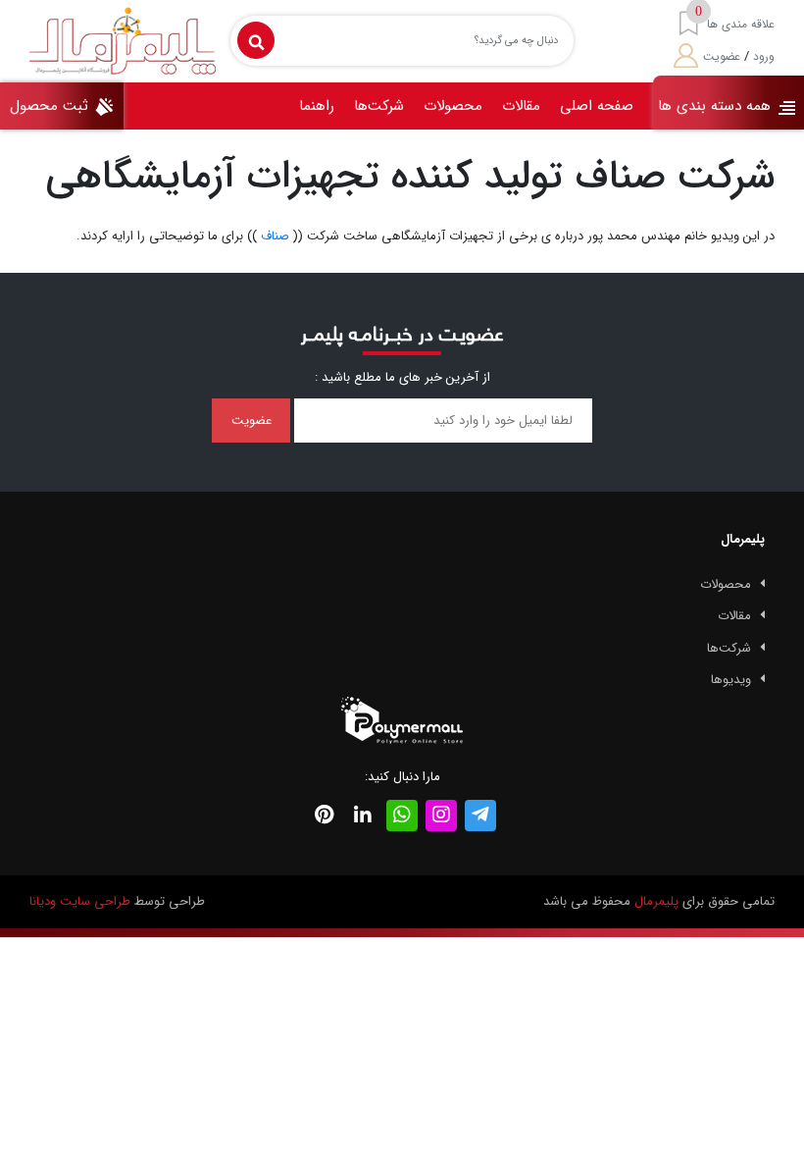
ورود (764, 56)
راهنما (316, 106)
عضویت (721, 56)
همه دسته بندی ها (717, 106)
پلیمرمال (656, 901)
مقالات (521, 106)
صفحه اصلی (596, 106)
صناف (275, 236)
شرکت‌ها (379, 106)
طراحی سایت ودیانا (79, 901)
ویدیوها (731, 679)
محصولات (453, 106)
